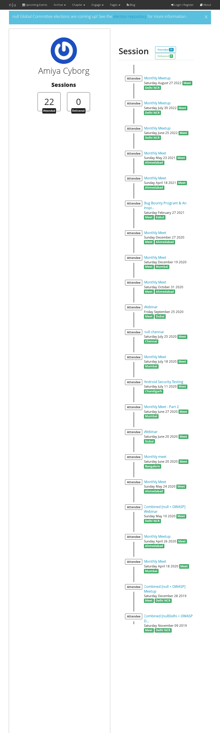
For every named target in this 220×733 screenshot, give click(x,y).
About (207, 5)
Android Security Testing (163, 381)
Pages (114, 5)
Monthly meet (155, 456)
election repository (130, 16)
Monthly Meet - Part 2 (161, 406)
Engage (96, 5)
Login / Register (184, 5)
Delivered (164, 56)
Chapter (77, 5)
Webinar (151, 307)
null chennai (154, 332)
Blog (132, 5)
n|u (12, 5)
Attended (165, 49)
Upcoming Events (36, 5)
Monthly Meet (155, 153)
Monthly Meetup (157, 78)
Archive (59, 5)
